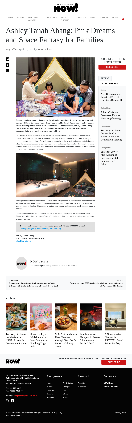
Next (120, 280)
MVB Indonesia (111, 387)
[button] (123, 19)
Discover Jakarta (33, 18)
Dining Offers (106, 126)
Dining (93, 17)
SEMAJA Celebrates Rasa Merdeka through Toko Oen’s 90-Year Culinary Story (66, 340)
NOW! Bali (108, 383)
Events (20, 17)
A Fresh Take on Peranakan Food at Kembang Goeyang (111, 115)
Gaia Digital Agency (14, 415)
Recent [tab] (105, 78)
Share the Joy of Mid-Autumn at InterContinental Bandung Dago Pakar (109, 157)
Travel (115, 17)
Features (52, 17)
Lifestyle (81, 17)
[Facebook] (12, 400)
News (10, 17)
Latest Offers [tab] (109, 84)
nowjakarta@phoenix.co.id (25, 396)
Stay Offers (12, 49)
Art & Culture (65, 18)
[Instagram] (7, 400)
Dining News (106, 108)
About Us (81, 383)
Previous (13, 280)
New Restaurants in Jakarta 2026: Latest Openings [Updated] (111, 96)
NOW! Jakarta (44, 49)
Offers (104, 17)
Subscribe (82, 387)
